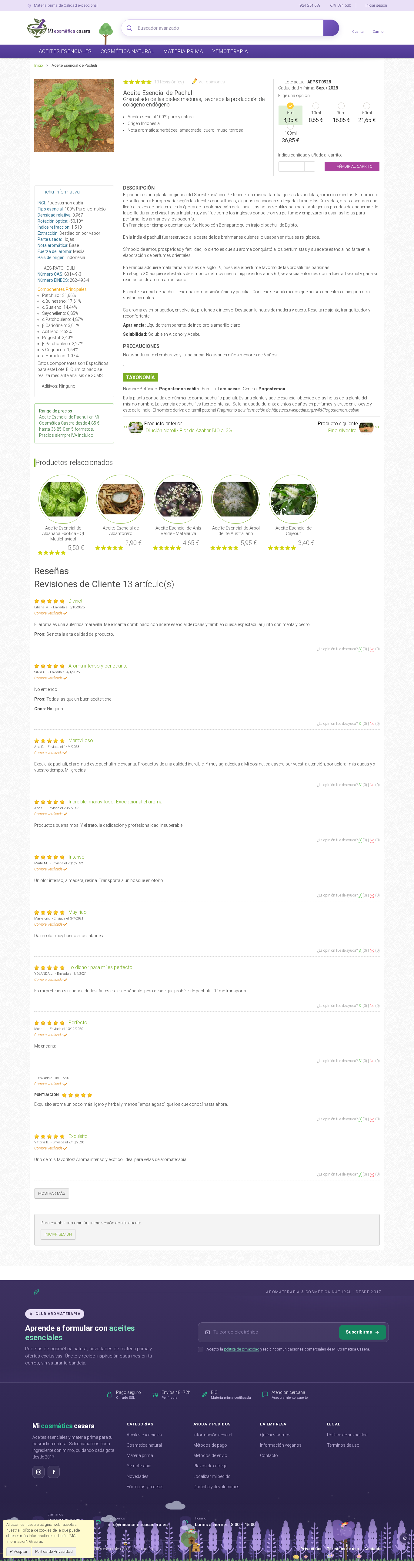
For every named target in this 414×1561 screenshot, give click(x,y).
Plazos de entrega (210, 1465)
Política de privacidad (347, 1434)
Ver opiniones (212, 81)
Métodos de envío (210, 1455)
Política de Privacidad (54, 1551)
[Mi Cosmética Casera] (58, 28)
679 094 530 (340, 5)
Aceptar (20, 1551)
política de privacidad (241, 1349)
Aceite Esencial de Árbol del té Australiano (236, 530)
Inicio (38, 65)
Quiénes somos (275, 1434)
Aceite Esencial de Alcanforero (121, 530)
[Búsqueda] (331, 28)
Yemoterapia (139, 1465)
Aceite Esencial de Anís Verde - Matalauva (178, 530)
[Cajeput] (293, 498)
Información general (212, 1434)
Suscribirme (359, 1332)
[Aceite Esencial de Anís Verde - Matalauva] (178, 498)
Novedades (138, 1476)
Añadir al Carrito (354, 166)
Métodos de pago (210, 1445)
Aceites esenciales (144, 1434)
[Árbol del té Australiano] (235, 498)
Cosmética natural (144, 1445)
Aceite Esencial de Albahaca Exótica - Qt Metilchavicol (63, 533)
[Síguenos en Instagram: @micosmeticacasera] (38, 1472)
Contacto (269, 1455)
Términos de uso (343, 1445)
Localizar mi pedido (212, 1476)
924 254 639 (310, 5)
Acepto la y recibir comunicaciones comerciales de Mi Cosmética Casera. (288, 1349)
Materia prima (140, 1455)
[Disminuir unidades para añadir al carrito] (283, 166)
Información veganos (281, 1445)
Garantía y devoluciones (216, 1486)
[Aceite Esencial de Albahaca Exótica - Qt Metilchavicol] (63, 498)
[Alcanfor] (120, 498)
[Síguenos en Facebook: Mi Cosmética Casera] (54, 1472)
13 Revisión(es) (169, 81)
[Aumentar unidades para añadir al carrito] (309, 166)
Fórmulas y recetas (145, 1486)
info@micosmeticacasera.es (138, 1524)
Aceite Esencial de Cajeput (293, 530)
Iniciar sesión (376, 5)
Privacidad (311, 1548)
